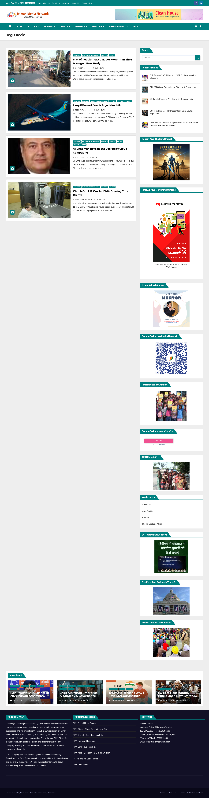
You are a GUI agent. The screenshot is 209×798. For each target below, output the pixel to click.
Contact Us (75, 3)
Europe (145, 517)
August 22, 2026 (118, 700)
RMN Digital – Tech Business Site (88, 735)
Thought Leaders (80, 144)
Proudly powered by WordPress (17, 793)
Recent (128, 101)
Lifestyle (97, 26)
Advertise (66, 3)
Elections (24, 686)
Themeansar (51, 793)
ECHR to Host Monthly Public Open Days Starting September (176, 696)
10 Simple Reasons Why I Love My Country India (126, 694)
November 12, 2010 (83, 200)
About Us (46, 3)
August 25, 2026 (20, 700)
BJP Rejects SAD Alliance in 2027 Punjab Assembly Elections (29, 696)
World (112, 55)
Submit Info (56, 3)
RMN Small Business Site (84, 747)
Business (49, 26)
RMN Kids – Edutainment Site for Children (91, 753)
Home (39, 3)
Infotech (80, 26)
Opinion (112, 141)
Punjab (13, 689)
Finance (112, 101)
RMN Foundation (80, 765)
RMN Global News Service (85, 723)
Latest (33, 686)
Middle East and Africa (152, 524)
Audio (136, 26)
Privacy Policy (87, 3)
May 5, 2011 (80, 157)
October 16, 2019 (83, 68)
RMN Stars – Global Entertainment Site (90, 729)
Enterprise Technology (90, 55)
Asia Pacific (147, 511)
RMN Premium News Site (84, 741)
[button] (196, 26)
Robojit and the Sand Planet (85, 759)
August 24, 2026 (69, 700)
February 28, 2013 (83, 110)
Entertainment (118, 26)
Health (64, 26)
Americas (77, 55)
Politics (32, 26)
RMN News (99, 68)
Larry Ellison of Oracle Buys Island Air (97, 105)
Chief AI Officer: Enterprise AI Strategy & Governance (78, 694)
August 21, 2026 (167, 700)
